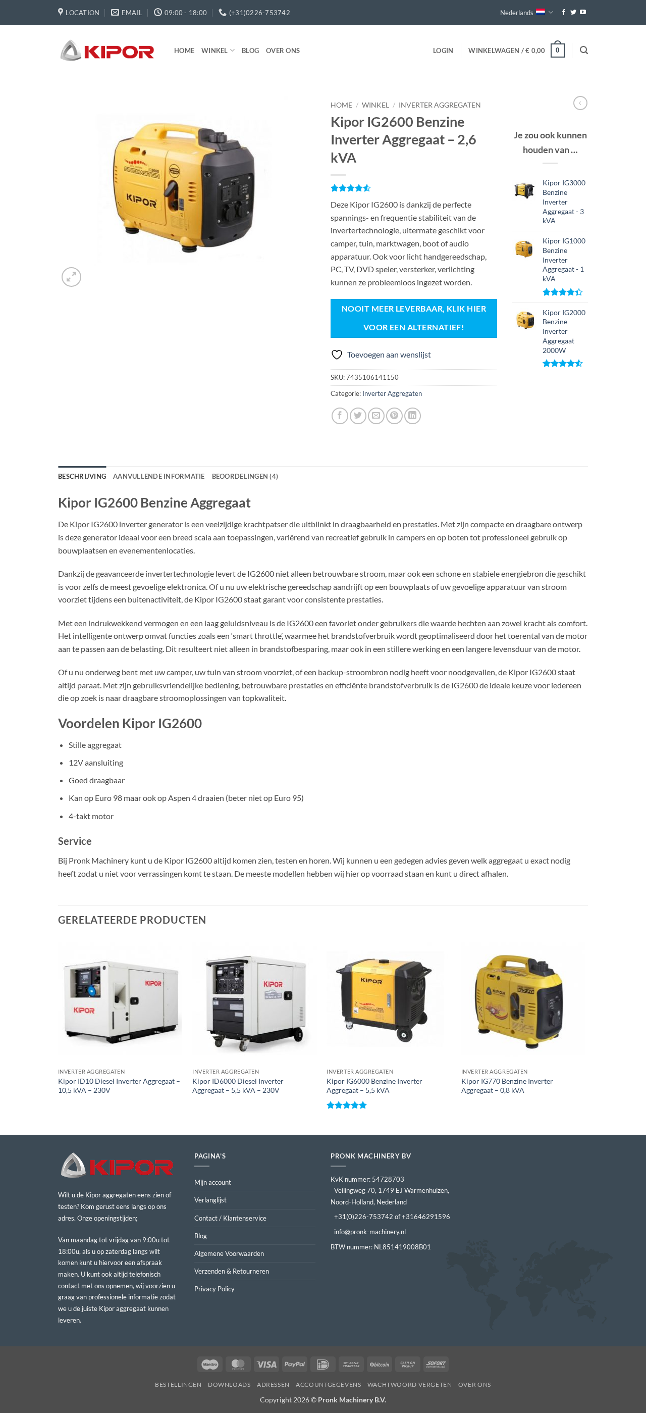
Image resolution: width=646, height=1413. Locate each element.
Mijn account (212, 1182)
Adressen (273, 1384)
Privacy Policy (214, 1289)
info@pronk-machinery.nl (370, 1232)
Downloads (229, 1384)
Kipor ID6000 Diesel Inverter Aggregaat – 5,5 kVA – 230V (238, 1086)
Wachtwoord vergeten (409, 1384)
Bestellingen (178, 1384)
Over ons (283, 50)
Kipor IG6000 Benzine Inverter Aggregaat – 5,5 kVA (374, 1086)
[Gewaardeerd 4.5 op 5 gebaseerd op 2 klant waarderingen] (414, 188)
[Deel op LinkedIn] (412, 416)
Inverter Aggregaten (440, 105)
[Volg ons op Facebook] (564, 12)
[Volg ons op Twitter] (573, 12)
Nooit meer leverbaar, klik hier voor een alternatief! (414, 318)
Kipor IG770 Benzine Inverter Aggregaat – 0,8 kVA (507, 1086)
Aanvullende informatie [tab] (159, 476)
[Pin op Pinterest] (394, 416)
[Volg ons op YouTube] (583, 12)
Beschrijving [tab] (82, 476)
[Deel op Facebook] (340, 416)
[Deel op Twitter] (358, 416)
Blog (250, 50)
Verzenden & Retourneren (231, 1271)
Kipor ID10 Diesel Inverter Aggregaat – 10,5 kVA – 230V (119, 1086)
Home (184, 50)
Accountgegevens (328, 1384)
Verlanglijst (210, 1200)
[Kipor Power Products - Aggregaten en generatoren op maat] (108, 51)
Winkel (214, 50)
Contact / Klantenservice (230, 1218)
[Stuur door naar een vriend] (376, 416)
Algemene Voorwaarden (229, 1253)
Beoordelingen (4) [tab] (245, 476)
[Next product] (580, 103)
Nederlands (516, 13)
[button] (443, 50)
